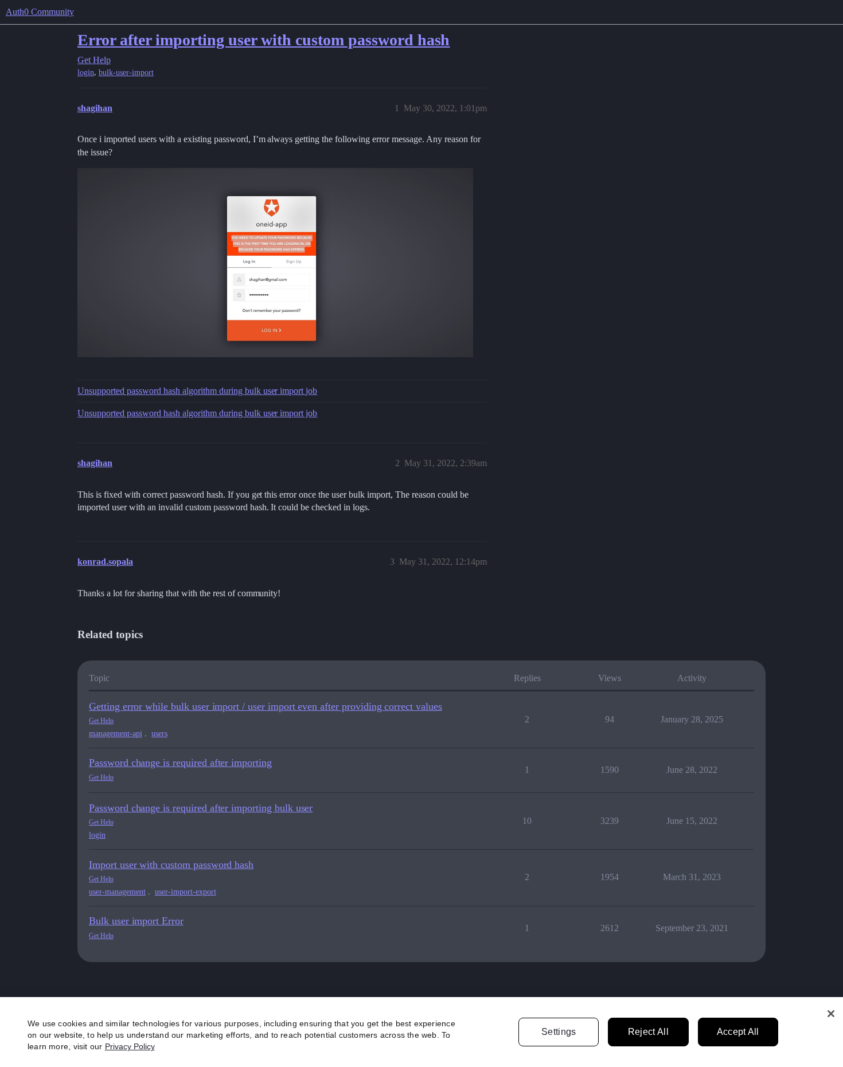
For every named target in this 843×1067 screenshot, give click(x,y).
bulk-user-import (126, 72)
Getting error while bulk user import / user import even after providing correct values (265, 706)
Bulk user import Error (136, 921)
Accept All (738, 1032)
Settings (558, 1032)
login (85, 72)
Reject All (648, 1032)
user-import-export (185, 892)
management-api (115, 733)
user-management (117, 892)
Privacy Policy (130, 1046)
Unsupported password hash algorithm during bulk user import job (197, 391)
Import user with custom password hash (171, 864)
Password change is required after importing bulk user (201, 808)
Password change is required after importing (180, 762)
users (159, 733)
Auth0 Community (40, 12)
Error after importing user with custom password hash (263, 40)
